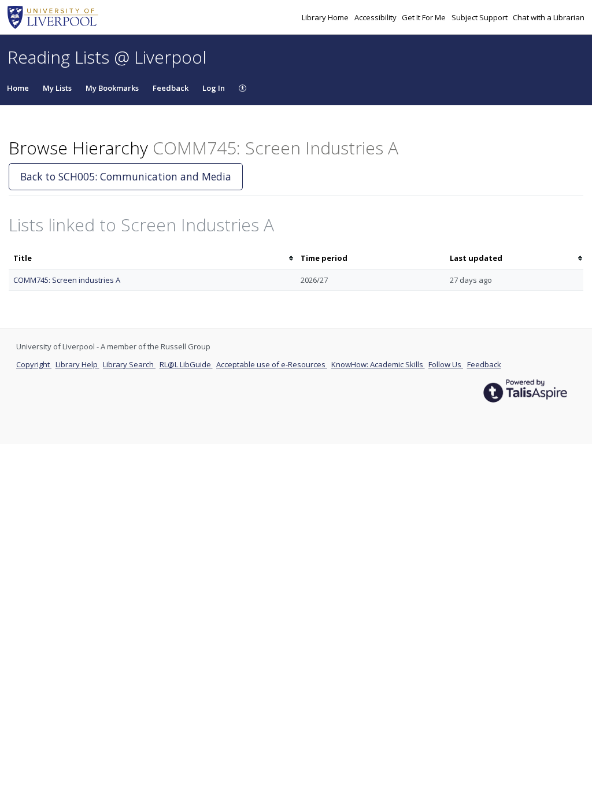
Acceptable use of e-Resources (271, 364)
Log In (213, 88)
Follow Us (445, 364)
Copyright (33, 364)
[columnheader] (152, 258)
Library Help (77, 364)
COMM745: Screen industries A (66, 280)
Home (18, 88)
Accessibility (376, 17)
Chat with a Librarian (548, 17)
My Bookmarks (112, 88)
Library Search (129, 364)
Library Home (326, 17)
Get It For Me (424, 17)
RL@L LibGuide (186, 364)
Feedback (170, 88)
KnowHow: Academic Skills (378, 364)
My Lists (57, 88)
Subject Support (480, 17)
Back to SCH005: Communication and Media (125, 176)
